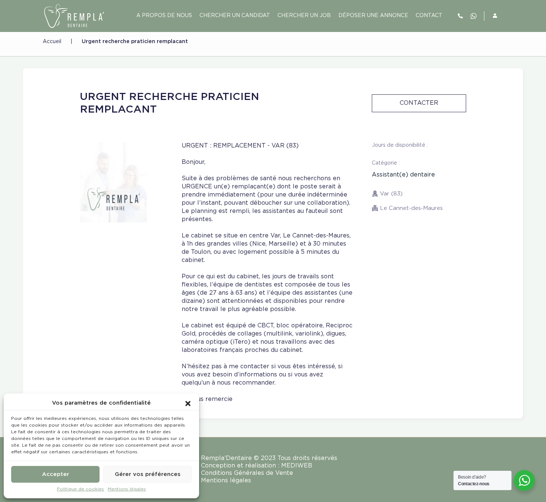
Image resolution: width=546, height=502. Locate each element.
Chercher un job (304, 15)
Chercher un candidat (234, 15)
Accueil (52, 41)
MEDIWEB (296, 466)
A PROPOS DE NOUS (164, 15)
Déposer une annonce (373, 15)
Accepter (55, 474)
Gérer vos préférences (148, 474)
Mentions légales (127, 489)
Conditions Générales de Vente (247, 473)
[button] (188, 403)
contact (429, 15)
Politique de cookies (80, 489)
